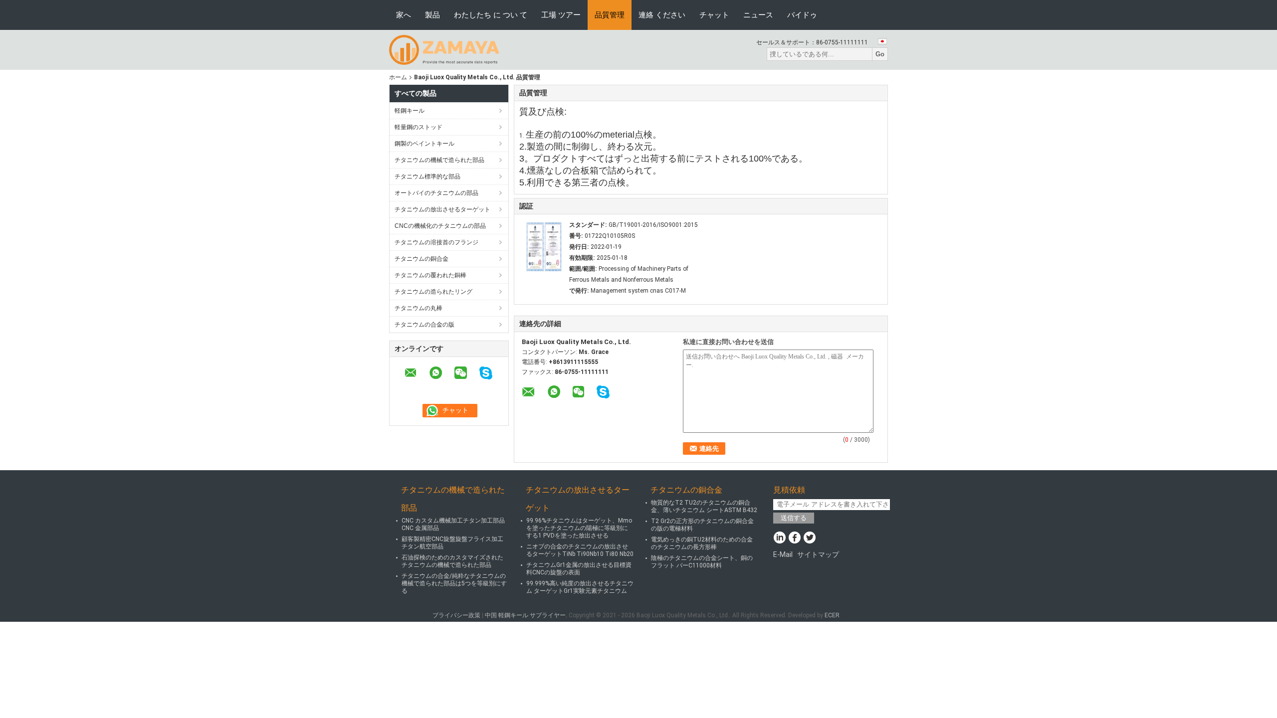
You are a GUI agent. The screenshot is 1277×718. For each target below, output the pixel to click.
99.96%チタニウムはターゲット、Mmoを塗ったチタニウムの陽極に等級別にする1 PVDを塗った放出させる (579, 528)
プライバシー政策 (456, 615)
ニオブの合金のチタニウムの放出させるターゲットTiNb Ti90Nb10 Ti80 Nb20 (580, 550)
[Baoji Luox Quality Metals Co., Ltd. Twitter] (809, 538)
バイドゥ (802, 14)
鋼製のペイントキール (424, 143)
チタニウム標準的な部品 (427, 176)
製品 (432, 14)
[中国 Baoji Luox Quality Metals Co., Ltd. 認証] (544, 246)
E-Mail (783, 554)
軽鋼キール (410, 110)
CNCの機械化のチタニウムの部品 (440, 225)
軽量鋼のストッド (418, 127)
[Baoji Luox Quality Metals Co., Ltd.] (444, 49)
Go (879, 54)
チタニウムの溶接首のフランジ (436, 242)
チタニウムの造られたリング (433, 291)
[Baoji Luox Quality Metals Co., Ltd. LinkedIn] (779, 538)
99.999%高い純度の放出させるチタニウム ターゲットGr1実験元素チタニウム (580, 587)
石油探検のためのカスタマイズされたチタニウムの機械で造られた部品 (452, 561)
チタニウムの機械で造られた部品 (439, 160)
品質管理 (610, 14)
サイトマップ (818, 554)
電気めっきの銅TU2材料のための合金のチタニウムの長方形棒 (702, 543)
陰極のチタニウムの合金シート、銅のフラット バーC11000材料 (702, 561)
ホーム (398, 77)
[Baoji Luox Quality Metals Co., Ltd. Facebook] (794, 538)
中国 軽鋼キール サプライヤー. (527, 615)
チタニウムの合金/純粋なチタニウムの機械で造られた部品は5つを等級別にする (454, 583)
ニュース (758, 14)
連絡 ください (661, 14)
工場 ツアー (561, 14)
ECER (832, 615)
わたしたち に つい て (490, 14)
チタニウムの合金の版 (424, 324)
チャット (714, 14)
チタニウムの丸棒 (418, 308)
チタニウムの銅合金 (421, 258)
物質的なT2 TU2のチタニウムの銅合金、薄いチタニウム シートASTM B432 (704, 506)
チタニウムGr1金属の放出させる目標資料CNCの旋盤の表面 (579, 568)
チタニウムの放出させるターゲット (442, 209)
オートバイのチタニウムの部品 (436, 192)
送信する (794, 518)
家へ (403, 14)
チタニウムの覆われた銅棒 (430, 275)
